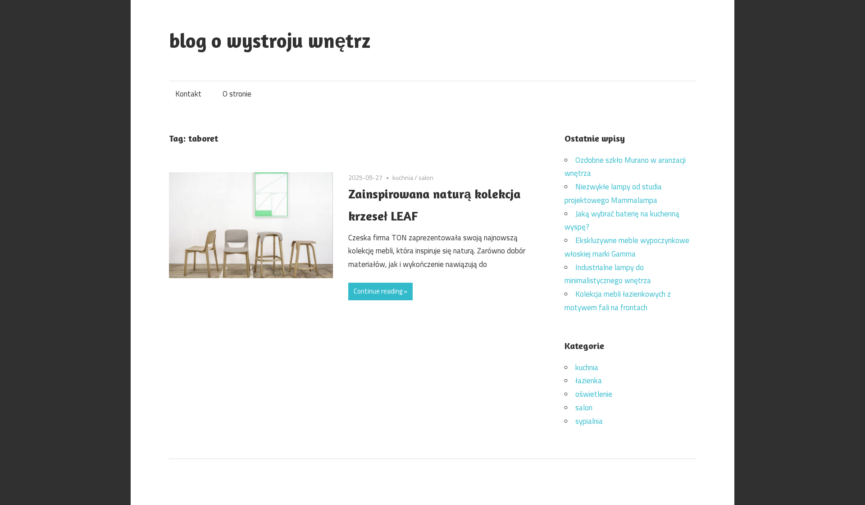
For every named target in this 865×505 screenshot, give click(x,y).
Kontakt (188, 94)
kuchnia (402, 177)
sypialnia (589, 421)
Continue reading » (380, 291)
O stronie (237, 94)
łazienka (588, 380)
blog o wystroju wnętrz (269, 40)
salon (426, 177)
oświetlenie (593, 394)
